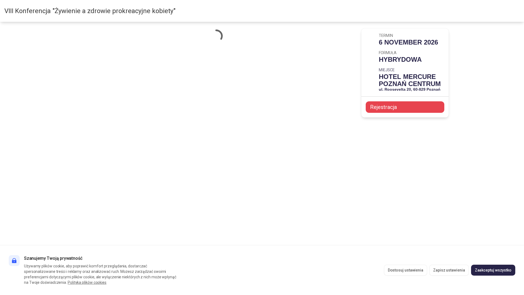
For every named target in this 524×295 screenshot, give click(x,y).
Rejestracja (383, 107)
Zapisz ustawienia (449, 270)
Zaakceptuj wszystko (493, 270)
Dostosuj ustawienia (405, 270)
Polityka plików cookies (87, 282)
